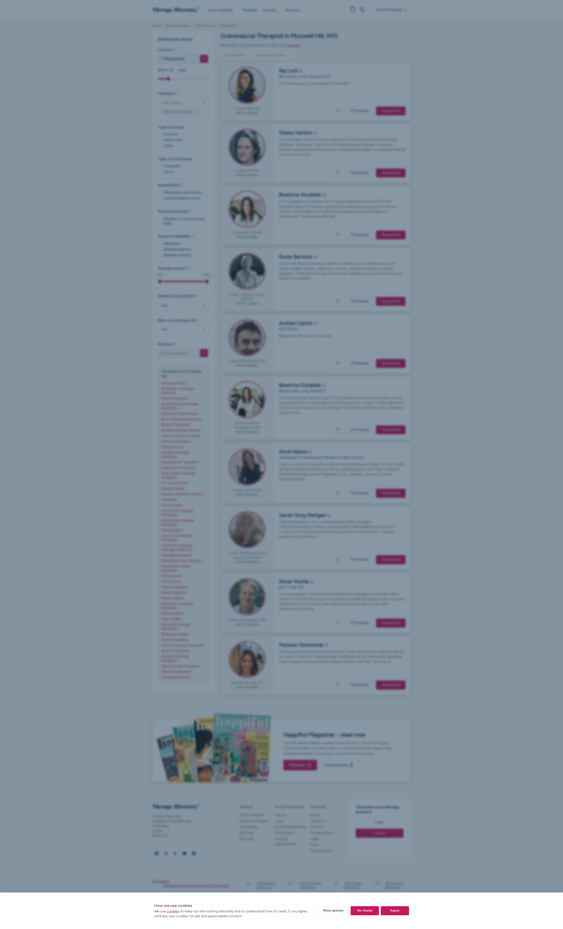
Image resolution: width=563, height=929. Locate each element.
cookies (173, 911)
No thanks (364, 910)
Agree (395, 910)
